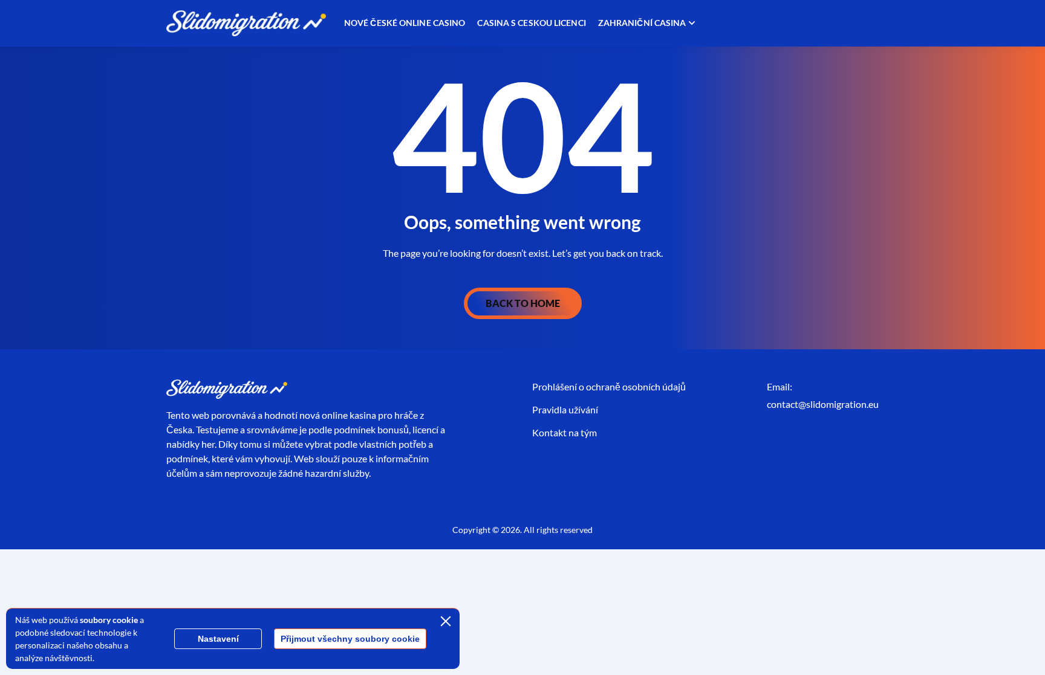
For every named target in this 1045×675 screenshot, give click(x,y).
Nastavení (218, 639)
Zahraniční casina (642, 23)
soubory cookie (109, 620)
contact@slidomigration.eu (823, 404)
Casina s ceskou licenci (531, 23)
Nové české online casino (404, 23)
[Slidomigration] (246, 23)
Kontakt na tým (564, 432)
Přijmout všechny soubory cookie (350, 639)
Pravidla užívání (565, 409)
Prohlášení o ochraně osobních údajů (609, 386)
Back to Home (523, 303)
